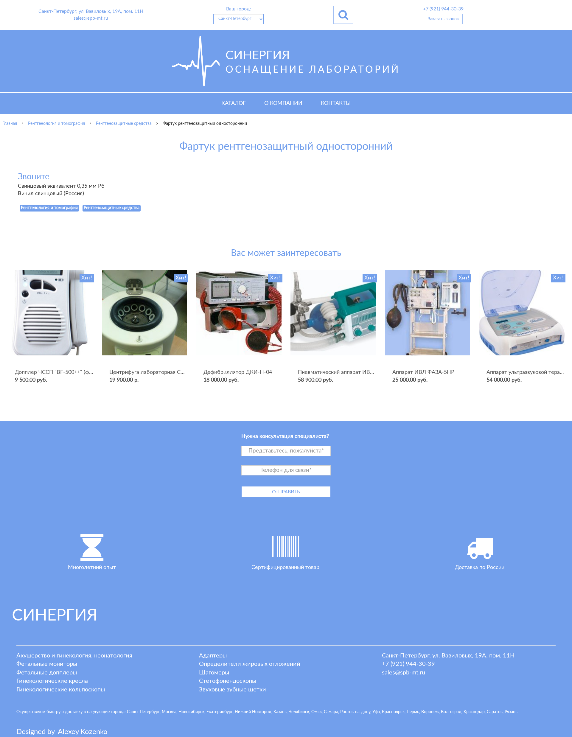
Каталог (233, 103)
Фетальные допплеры (46, 673)
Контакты (336, 103)
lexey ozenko (83, 732)
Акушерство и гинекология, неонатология (74, 656)
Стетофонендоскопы (227, 681)
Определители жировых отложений (249, 664)
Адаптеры (213, 656)
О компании (283, 103)
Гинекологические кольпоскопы (60, 690)
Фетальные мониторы (46, 664)
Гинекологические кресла (52, 681)
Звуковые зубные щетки (232, 690)
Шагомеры (214, 673)
